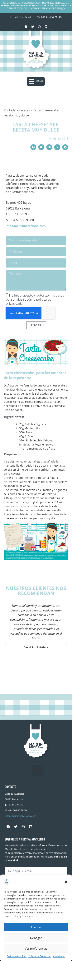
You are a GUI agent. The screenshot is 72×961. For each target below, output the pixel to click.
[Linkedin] (46, 26)
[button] (66, 882)
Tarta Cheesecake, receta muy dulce (36, 127)
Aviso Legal (59, 956)
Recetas (24, 110)
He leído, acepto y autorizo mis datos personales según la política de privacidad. (35, 299)
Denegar (36, 938)
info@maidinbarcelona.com (26, 226)
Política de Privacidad (39, 956)
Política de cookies (16, 956)
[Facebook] (26, 26)
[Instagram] (39, 26)
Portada (10, 110)
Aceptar (36, 927)
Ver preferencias (36, 948)
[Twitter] (32, 26)
